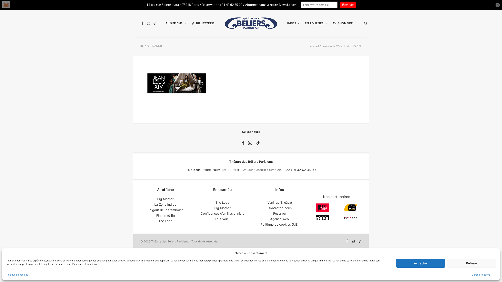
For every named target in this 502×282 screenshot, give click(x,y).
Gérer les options (481, 274)
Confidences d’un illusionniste (222, 213)
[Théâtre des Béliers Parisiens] (251, 23)
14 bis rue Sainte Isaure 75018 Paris (212, 170)
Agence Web (279, 219)
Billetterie (205, 23)
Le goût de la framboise (165, 210)
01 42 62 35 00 (304, 170)
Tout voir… (222, 219)
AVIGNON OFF (343, 23)
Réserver (279, 213)
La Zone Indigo (165, 204)
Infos (291, 23)
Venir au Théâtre (279, 202)
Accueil (314, 46)
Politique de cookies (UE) (279, 224)
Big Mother (165, 199)
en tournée (314, 23)
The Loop (165, 221)
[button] (142, 23)
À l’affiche (174, 23)
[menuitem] (142, 23)
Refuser (471, 263)
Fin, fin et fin (165, 215)
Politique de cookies (17, 274)
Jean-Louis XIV (331, 46)
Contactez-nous (280, 208)
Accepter (420, 263)
